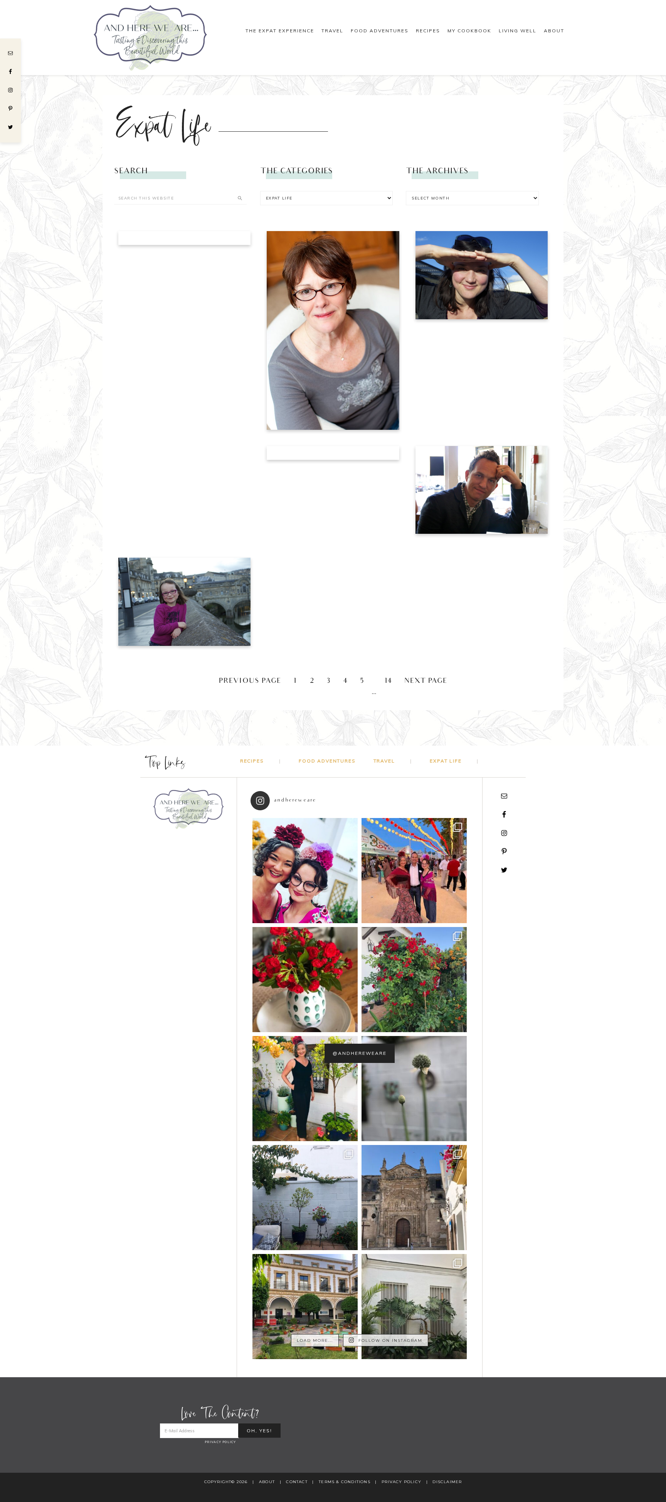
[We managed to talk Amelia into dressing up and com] (414, 870)
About (267, 1481)
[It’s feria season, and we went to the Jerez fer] (305, 1088)
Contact (296, 1481)
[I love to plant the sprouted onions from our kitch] (414, 1088)
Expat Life (445, 761)
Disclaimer (447, 1481)
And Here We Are (159, 37)
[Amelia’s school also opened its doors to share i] (305, 1306)
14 (387, 681)
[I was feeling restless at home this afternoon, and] (414, 1306)
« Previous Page (245, 681)
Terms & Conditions (344, 1481)
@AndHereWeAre (360, 1053)
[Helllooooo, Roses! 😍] (414, 979)
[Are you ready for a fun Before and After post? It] (305, 1197)
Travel (384, 761)
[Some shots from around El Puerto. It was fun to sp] (414, 1197)
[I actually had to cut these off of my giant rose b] (305, 979)
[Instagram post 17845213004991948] (305, 870)
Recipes (252, 761)
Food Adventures (327, 761)
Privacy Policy (220, 1442)
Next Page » (430, 681)
